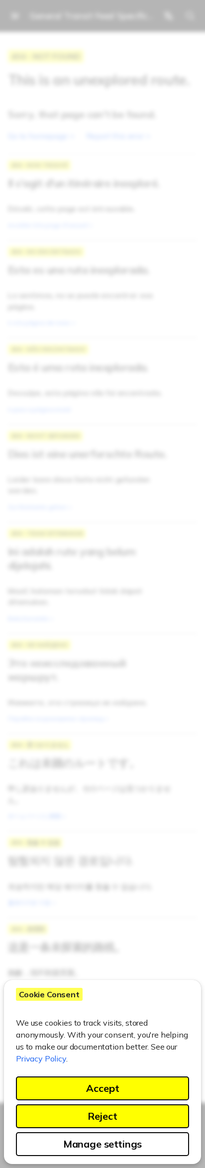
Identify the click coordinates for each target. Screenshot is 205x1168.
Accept (102, 1088)
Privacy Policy (41, 1058)
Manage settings (102, 1144)
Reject (102, 1116)
